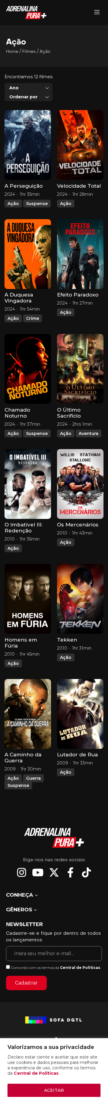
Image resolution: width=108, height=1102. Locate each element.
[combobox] (28, 87)
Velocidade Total (79, 186)
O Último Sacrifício (69, 413)
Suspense (37, 203)
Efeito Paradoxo (77, 295)
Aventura (88, 433)
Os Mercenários (77, 525)
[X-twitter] (54, 872)
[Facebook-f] (70, 872)
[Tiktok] (86, 872)
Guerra (33, 778)
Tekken (67, 640)
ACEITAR (54, 1090)
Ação (13, 203)
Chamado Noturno (17, 413)
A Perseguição (23, 186)
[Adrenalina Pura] (97, 13)
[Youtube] (38, 872)
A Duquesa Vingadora (18, 298)
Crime (32, 318)
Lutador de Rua (77, 755)
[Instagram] (21, 872)
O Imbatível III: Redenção (23, 528)
